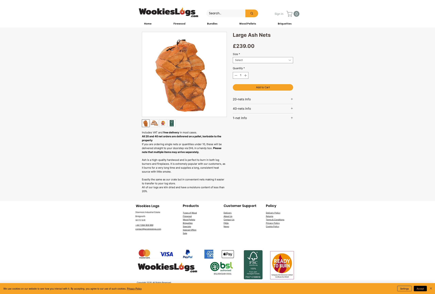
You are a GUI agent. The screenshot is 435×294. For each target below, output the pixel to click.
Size (236, 54)
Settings (404, 288)
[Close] (431, 288)
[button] (293, 14)
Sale (185, 233)
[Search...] (251, 13)
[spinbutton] (240, 75)
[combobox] (263, 60)
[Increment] (245, 75)
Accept (420, 288)
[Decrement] (235, 75)
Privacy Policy (134, 288)
